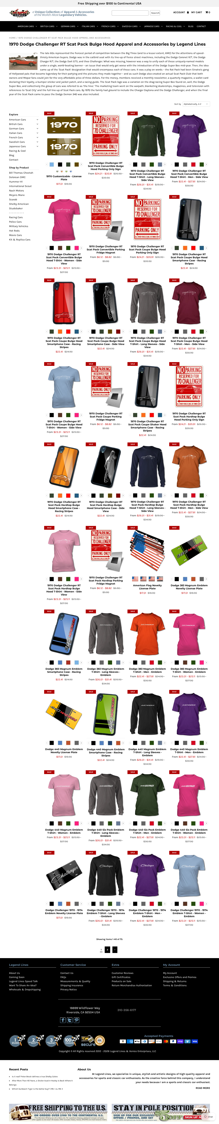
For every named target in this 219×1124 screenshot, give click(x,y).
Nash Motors (16, 190)
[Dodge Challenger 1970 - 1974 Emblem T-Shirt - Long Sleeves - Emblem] (106, 875)
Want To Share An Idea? (22, 985)
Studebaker (16, 208)
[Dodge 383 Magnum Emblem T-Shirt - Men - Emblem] (147, 634)
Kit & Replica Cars (19, 239)
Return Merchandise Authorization (132, 985)
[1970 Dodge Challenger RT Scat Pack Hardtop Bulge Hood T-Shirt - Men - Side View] (189, 467)
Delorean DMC (17, 177)
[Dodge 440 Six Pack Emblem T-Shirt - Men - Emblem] (147, 794)
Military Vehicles (18, 226)
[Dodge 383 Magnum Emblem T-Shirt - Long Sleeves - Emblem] (106, 634)
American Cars (26, 26)
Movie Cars (15, 235)
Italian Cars (88, 26)
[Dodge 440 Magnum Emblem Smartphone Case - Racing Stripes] (106, 714)
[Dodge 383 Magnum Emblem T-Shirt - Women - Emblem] (189, 634)
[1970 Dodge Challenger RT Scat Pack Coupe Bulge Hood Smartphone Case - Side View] (106, 303)
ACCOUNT (179, 12)
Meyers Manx (17, 195)
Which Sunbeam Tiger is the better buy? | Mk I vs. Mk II (37, 1089)
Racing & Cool (174, 26)
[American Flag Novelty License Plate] (147, 550)
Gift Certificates (121, 977)
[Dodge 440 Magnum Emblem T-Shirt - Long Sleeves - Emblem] (147, 714)
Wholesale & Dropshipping (25, 989)
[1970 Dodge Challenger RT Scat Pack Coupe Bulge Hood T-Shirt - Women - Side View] (64, 386)
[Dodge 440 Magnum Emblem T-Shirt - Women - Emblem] (64, 794)
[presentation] (81, 164)
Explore (13, 114)
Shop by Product (19, 167)
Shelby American (19, 203)
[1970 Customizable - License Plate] (64, 136)
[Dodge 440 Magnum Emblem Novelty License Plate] (64, 714)
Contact (201, 26)
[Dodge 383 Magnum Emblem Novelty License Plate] (189, 550)
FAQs (63, 977)
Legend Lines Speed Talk (23, 981)
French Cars (108, 26)
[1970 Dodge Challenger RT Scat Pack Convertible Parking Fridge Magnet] (106, 219)
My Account (170, 973)
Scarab (13, 199)
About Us (14, 973)
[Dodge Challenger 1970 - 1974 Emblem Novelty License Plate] (64, 875)
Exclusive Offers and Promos (179, 977)
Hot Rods (14, 230)
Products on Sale (121, 981)
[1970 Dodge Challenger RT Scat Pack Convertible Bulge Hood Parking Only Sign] (106, 136)
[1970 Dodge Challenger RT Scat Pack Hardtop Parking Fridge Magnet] (106, 550)
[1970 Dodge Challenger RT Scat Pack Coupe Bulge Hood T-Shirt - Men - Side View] (189, 303)
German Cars (68, 26)
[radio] (52, 164)
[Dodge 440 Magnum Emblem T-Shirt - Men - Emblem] (189, 714)
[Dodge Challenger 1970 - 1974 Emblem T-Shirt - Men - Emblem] (147, 875)
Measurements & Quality (75, 981)
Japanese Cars (151, 26)
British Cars (47, 26)
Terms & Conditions (175, 985)
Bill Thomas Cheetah (21, 172)
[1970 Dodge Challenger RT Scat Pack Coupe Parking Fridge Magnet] (106, 386)
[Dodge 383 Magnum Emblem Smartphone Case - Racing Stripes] (64, 634)
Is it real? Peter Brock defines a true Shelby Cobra (35, 1076)
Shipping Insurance (71, 985)
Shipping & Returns (174, 981)
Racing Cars (16, 217)
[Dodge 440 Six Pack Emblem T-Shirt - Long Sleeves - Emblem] (106, 794)
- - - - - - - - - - (16, 212)
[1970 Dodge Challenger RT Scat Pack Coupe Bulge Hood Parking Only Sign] (147, 219)
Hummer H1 (16, 181)
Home (12, 38)
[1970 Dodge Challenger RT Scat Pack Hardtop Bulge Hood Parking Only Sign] (189, 386)
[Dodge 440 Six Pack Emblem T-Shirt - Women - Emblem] (189, 794)
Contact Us (66, 973)
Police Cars (15, 221)
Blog (190, 26)
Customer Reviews (122, 973)
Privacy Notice (68, 989)
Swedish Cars (130, 26)
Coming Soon (16, 977)
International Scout (20, 186)
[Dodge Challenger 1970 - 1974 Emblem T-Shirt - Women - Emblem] (189, 875)
